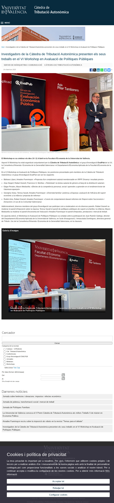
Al (2, 379)
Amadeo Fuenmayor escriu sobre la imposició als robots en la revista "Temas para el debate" (43, 421)
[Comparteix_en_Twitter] (94, 71)
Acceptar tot (58, 481)
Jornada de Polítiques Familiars (16, 407)
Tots (14, 368)
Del (3, 375)
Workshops (10, 364)
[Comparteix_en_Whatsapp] (102, 71)
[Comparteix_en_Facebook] (91, 71)
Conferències (11, 354)
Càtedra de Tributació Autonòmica (63, 65)
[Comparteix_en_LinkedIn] (98, 71)
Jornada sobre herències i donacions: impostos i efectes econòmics (32, 396)
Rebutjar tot (58, 488)
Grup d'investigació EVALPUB (17, 356)
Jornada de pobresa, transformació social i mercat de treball (28, 402)
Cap (18, 368)
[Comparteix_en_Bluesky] (109, 71)
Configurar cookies (58, 494)
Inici (2, 47)
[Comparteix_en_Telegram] (105, 71)
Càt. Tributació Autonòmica (16, 351)
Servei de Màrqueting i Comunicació (23, 65)
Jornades (9, 359)
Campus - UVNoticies (14, 349)
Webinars (9, 361)
